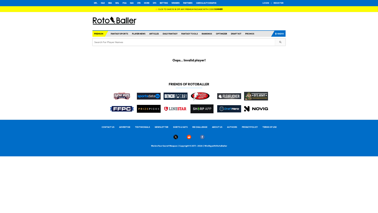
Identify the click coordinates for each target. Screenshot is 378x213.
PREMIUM (98, 34)
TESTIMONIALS (142, 127)
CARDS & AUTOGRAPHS (206, 3)
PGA (124, 3)
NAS (131, 3)
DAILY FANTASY (170, 34)
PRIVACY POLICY (250, 127)
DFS (154, 3)
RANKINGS (207, 34)
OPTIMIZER (221, 34)
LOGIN (266, 3)
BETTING (164, 3)
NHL (117, 3)
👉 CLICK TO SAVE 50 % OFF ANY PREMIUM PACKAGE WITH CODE (189, 9)
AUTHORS (232, 127)
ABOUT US (217, 127)
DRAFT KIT (236, 34)
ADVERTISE (124, 127)
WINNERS (175, 3)
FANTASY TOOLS (189, 34)
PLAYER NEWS (138, 34)
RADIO (280, 34)
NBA (110, 3)
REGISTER (279, 3)
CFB (138, 3)
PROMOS (249, 34)
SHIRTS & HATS (180, 127)
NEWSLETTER (161, 127)
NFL (95, 3)
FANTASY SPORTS (119, 34)
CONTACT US (108, 127)
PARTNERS (187, 3)
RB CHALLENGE (199, 127)
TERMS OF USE (269, 127)
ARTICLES (154, 34)
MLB (103, 3)
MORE (146, 3)
